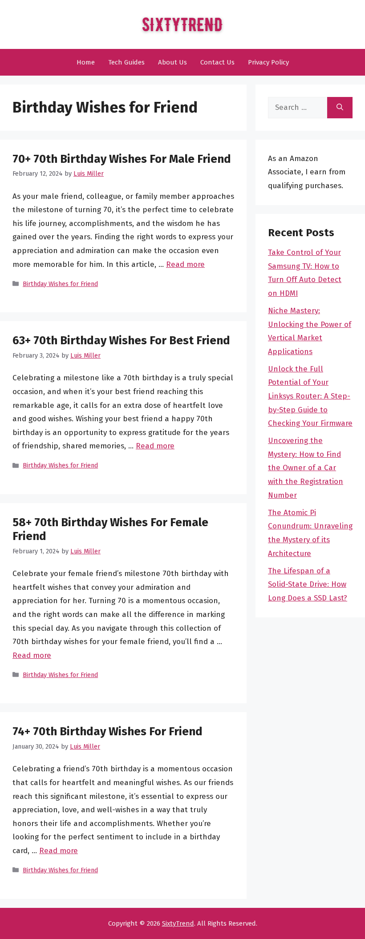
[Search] (340, 107)
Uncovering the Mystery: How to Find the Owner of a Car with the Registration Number (305, 468)
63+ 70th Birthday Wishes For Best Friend (121, 340)
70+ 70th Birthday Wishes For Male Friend (121, 159)
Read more (185, 264)
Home (86, 62)
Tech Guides (126, 62)
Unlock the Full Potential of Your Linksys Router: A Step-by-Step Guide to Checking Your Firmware (310, 396)
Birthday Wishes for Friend (60, 284)
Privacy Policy (268, 62)
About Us (172, 62)
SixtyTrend (178, 923)
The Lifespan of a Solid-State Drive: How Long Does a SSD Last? (307, 584)
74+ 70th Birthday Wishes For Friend (107, 731)
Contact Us (217, 62)
